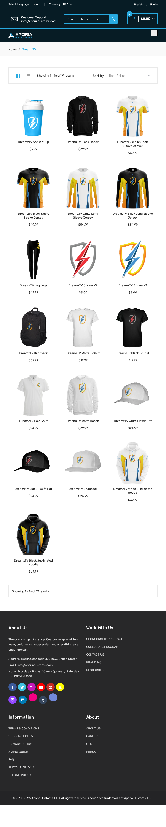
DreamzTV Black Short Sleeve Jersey (33, 215)
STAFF (90, 744)
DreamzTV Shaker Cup (33, 142)
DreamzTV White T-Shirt (83, 353)
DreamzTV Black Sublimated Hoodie (33, 562)
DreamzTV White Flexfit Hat (133, 421)
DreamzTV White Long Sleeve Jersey (83, 215)
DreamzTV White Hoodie (83, 421)
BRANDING (94, 662)
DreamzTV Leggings (33, 285)
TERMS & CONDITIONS (23, 728)
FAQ (11, 759)
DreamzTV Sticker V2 (83, 285)
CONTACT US (95, 654)
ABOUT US (93, 728)
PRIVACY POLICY (20, 744)
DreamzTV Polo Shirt (33, 421)
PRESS (91, 752)
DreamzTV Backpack (33, 353)
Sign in (154, 4)
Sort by (98, 76)
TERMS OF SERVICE (21, 767)
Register (139, 4)
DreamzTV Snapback (83, 489)
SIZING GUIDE (18, 752)
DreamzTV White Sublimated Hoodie (132, 491)
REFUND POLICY (19, 775)
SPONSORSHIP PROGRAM (104, 639)
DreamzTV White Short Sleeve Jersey (132, 144)
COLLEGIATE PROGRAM (102, 647)
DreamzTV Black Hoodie (83, 142)
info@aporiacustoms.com (35, 665)
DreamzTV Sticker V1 (132, 285)
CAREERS (92, 736)
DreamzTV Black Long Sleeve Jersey (133, 215)
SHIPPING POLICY (21, 736)
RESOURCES (95, 670)
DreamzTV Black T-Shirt (132, 353)
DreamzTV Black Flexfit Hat (33, 489)
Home (12, 49)
